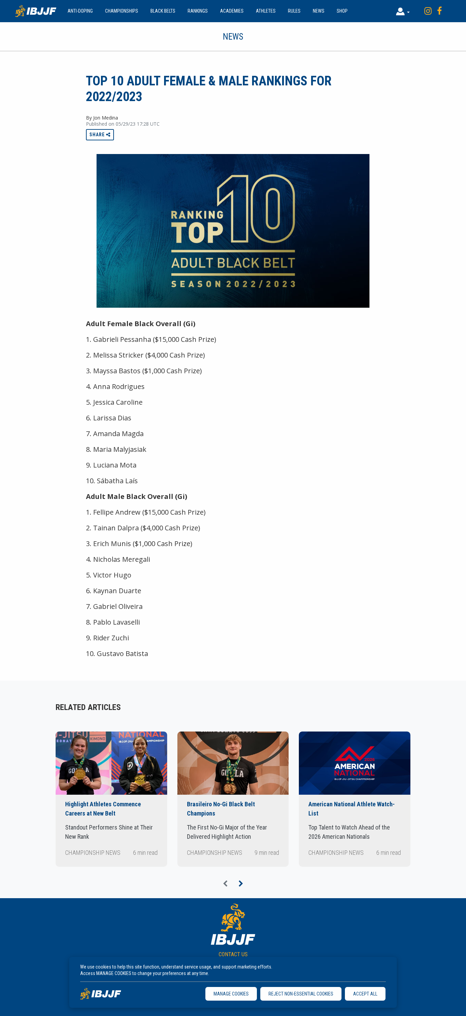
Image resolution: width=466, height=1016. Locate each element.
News (318, 11)
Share (97, 134)
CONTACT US (233, 954)
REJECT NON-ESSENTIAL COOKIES (300, 994)
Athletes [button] (266, 11)
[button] (402, 11)
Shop (342, 11)
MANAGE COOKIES (231, 994)
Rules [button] (294, 11)
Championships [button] (121, 11)
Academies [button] (232, 11)
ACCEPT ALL (365, 994)
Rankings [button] (198, 11)
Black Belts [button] (162, 11)
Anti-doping (80, 11)
